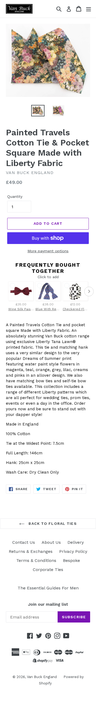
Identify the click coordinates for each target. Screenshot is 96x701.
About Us (51, 542)
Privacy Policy (73, 551)
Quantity (14, 196)
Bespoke (71, 560)
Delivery (75, 542)
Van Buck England (42, 677)
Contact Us (23, 542)
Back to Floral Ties (52, 523)
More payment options (48, 251)
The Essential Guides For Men (48, 587)
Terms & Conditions (36, 560)
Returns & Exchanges (31, 551)
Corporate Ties (48, 569)
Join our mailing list (48, 604)
